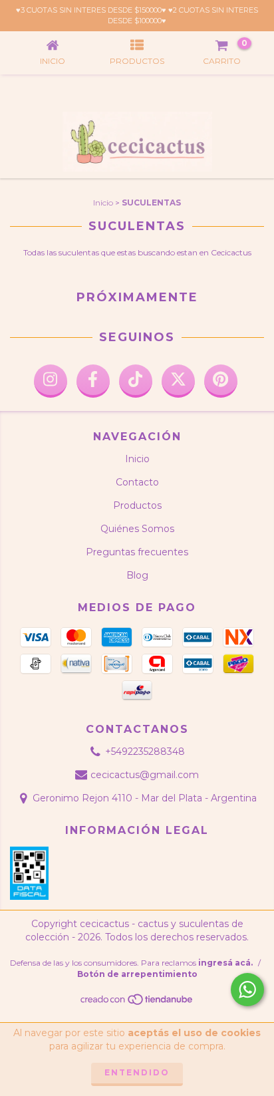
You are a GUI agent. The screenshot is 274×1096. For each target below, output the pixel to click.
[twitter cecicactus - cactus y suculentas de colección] (178, 381)
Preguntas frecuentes (137, 552)
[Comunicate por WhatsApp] (247, 989)
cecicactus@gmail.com (144, 775)
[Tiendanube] (137, 1003)
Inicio (103, 202)
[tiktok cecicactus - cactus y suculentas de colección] (135, 381)
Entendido (137, 1072)
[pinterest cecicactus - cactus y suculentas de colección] (220, 381)
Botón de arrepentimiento (137, 974)
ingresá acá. (225, 963)
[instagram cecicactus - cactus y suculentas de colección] (50, 381)
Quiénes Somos (137, 529)
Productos (137, 505)
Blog (137, 575)
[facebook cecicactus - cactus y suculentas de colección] (93, 381)
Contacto (137, 482)
